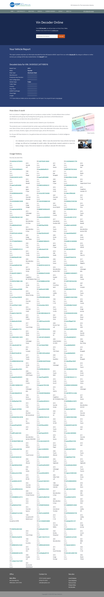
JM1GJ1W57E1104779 (17, 177)
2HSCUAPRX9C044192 (17, 489)
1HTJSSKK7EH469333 (44, 505)
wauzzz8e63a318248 (44, 409)
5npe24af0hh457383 (17, 265)
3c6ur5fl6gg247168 (71, 321)
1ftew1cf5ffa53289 (70, 193)
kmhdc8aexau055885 (17, 289)
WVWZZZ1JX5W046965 (71, 385)
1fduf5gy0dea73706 (17, 401)
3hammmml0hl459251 (44, 217)
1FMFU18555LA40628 (44, 353)
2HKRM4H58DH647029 (17, 361)
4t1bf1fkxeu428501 (43, 425)
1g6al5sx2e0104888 (44, 289)
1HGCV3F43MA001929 (44, 201)
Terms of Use (72, 582)
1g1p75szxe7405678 (17, 297)
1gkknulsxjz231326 (43, 249)
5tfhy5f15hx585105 (16, 353)
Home (12, 11)
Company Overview (50, 11)
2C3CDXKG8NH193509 (17, 201)
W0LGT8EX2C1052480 (71, 177)
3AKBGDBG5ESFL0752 (71, 185)
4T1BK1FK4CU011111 (71, 377)
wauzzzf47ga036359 (17, 425)
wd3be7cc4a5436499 (71, 225)
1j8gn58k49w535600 (17, 465)
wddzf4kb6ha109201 (44, 489)
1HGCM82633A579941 (71, 369)
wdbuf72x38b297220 (44, 497)
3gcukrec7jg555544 (71, 409)
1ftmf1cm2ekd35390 (44, 513)
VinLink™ (41, 57)
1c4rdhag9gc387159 (44, 553)
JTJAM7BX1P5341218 (44, 417)
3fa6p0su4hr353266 (17, 321)
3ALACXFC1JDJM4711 (17, 273)
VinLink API (72, 54)
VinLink (60, 98)
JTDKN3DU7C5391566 (71, 201)
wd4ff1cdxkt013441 (16, 433)
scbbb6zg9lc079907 (44, 529)
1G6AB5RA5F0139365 (71, 505)
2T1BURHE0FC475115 (17, 249)
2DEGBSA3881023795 (17, 553)
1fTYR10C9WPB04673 (17, 169)
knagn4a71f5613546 (44, 385)
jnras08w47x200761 (71, 497)
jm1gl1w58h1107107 (71, 217)
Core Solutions (72, 580)
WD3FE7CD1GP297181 (44, 265)
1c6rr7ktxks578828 (43, 345)
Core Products (21, 11)
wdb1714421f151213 (44, 537)
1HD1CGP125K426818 (44, 337)
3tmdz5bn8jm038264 (71, 465)
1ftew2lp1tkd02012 (71, 545)
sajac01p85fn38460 (43, 177)
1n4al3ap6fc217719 (16, 329)
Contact (60, 11)
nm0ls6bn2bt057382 (17, 449)
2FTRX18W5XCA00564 (44, 297)
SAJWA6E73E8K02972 (44, 241)
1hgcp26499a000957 (71, 233)
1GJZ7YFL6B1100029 (44, 161)
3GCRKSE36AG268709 (17, 193)
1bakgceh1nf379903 (17, 409)
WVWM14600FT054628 (44, 361)
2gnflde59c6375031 (16, 505)
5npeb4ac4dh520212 (44, 401)
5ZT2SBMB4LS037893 (44, 281)
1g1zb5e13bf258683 (71, 433)
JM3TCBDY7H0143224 (71, 169)
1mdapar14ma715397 (17, 561)
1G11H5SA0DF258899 (44, 521)
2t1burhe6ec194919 (44, 305)
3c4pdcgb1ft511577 (71, 521)
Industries (31, 11)
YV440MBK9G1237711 (17, 497)
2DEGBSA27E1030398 (44, 273)
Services (40, 11)
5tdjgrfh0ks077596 (70, 457)
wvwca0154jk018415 (44, 481)
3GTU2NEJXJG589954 (71, 481)
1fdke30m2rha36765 (17, 537)
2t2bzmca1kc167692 (17, 473)
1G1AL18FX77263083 (44, 193)
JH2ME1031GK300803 (71, 241)
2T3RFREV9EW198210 (71, 209)
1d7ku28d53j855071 (71, 337)
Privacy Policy (72, 585)
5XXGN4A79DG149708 (17, 417)
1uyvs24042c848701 (44, 473)
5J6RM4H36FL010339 (17, 545)
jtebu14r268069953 (44, 449)
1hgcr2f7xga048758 (44, 377)
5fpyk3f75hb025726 (71, 257)
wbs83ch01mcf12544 (71, 537)
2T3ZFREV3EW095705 (44, 369)
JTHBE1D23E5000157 (44, 185)
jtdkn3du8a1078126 (71, 289)
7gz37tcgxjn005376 (43, 433)
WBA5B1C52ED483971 (71, 273)
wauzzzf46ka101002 (71, 441)
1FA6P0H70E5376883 (71, 417)
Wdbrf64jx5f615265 (17, 257)
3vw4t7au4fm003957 (44, 465)
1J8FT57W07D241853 (71, 281)
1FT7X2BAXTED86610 (17, 241)
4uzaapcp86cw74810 (17, 369)
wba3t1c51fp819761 (17, 313)
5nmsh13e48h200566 (71, 329)
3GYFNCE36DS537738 (71, 513)
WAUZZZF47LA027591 (71, 425)
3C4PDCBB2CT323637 (71, 305)
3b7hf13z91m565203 (17, 233)
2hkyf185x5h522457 (44, 233)
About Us (68, 11)
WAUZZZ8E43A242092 (44, 329)
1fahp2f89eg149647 (71, 361)
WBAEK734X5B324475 (44, 209)
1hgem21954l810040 (71, 473)
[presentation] (14, 11)
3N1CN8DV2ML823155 (44, 313)
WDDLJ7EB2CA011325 (17, 217)
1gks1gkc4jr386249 (71, 249)
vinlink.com (55, 30)
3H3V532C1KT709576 (17, 161)
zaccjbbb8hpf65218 (43, 169)
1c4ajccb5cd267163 (16, 345)
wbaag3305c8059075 (17, 377)
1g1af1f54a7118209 (17, 305)
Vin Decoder (71, 587)
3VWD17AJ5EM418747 (17, 385)
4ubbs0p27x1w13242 (17, 513)
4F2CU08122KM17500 (71, 553)
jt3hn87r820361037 (17, 457)
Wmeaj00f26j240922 (44, 257)
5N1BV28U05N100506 (71, 313)
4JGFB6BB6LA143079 (71, 401)
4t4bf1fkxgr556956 (43, 225)
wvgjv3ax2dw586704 (17, 209)
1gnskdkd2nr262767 (17, 481)
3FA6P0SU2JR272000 (17, 529)
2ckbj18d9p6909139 (17, 393)
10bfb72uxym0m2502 (44, 321)
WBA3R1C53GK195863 (71, 297)
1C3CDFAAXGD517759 (71, 161)
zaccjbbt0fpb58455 (70, 345)
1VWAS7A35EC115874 (17, 337)
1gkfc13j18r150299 (71, 489)
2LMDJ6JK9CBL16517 (71, 529)
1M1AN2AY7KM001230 (17, 441)
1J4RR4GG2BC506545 (44, 545)
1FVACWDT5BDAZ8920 (44, 393)
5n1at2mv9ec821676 (44, 441)
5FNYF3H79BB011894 (17, 281)
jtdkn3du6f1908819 (71, 449)
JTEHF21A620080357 (44, 457)
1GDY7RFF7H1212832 (71, 393)
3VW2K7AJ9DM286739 (71, 265)
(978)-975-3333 (89, 11)
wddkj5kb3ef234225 (17, 225)
